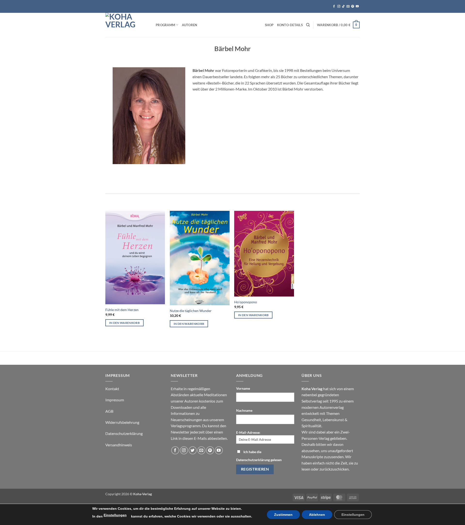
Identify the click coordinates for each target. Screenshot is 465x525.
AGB (109, 411)
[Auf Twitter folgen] (193, 450)
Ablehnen (317, 515)
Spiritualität (311, 425)
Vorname (243, 388)
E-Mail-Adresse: (248, 432)
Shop (269, 25)
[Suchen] (308, 25)
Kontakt (112, 388)
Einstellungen (115, 515)
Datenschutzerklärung (124, 433)
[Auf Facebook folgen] (334, 6)
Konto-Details (290, 25)
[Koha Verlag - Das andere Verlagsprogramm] (126, 25)
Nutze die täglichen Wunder (191, 311)
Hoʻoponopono (245, 302)
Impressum (114, 399)
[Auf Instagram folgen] (338, 6)
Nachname (244, 410)
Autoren (189, 25)
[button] (338, 25)
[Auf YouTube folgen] (357, 6)
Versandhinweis (118, 444)
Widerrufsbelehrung (122, 422)
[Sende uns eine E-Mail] (348, 6)
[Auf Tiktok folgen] (343, 6)
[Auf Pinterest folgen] (352, 6)
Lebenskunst (333, 419)
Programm (165, 25)
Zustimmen (283, 515)
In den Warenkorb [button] (124, 322)
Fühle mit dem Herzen (122, 310)
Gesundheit (311, 419)
